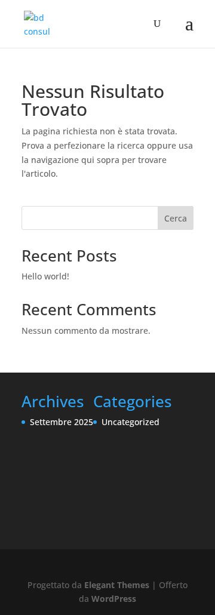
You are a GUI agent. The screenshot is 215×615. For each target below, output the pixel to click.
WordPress (113, 598)
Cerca (175, 218)
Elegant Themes (116, 585)
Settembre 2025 (61, 422)
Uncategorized (130, 422)
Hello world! (45, 276)
